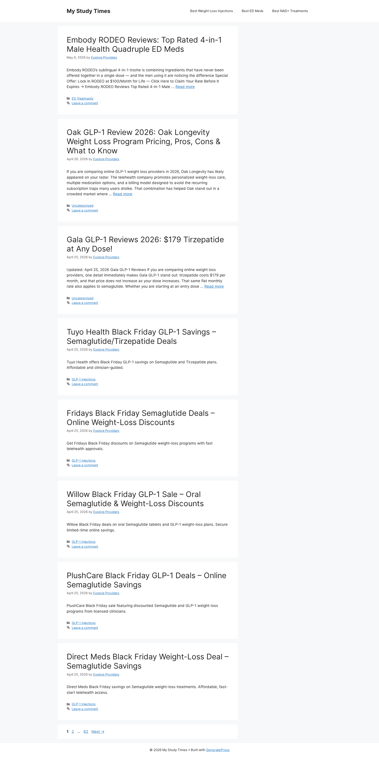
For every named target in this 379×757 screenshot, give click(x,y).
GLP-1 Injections (84, 379)
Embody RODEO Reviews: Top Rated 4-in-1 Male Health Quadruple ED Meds (144, 44)
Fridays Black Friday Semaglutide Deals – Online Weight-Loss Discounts (141, 417)
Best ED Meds (252, 11)
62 (86, 731)
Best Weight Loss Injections (211, 11)
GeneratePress (218, 750)
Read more (185, 86)
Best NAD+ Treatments (290, 11)
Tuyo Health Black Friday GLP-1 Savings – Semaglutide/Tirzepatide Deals (141, 336)
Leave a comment (85, 103)
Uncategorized (82, 205)
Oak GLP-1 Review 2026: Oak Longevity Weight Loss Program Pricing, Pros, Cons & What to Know (143, 141)
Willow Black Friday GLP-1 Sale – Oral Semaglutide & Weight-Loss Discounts (135, 499)
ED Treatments (82, 98)
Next (97, 731)
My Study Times (88, 11)
